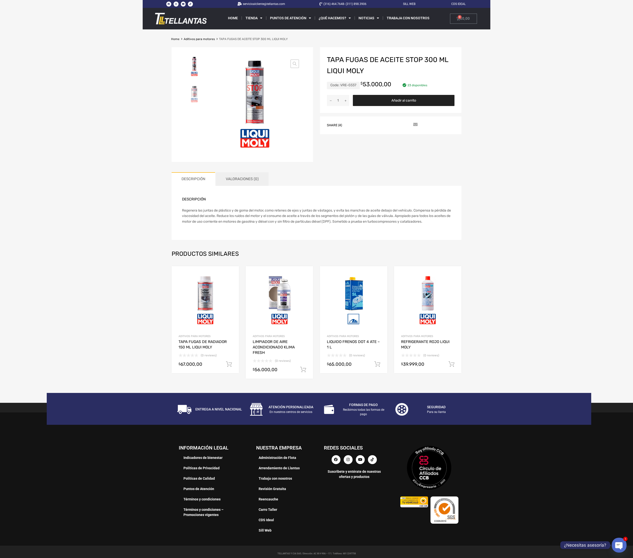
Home (233, 18)
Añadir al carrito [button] (229, 364)
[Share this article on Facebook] (352, 125)
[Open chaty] (619, 545)
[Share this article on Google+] (370, 125)
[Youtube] (183, 3)
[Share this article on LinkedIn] (388, 125)
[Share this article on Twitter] (361, 125)
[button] (295, 64)
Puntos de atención (288, 18)
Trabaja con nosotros (408, 18)
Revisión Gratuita (272, 489)
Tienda (252, 18)
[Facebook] (168, 3)
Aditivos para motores (199, 39)
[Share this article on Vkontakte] (397, 125)
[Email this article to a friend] (414, 125)
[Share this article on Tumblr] (406, 125)
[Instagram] (175, 3)
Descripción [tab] (193, 179)
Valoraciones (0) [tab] (242, 179)
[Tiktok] (190, 3)
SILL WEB (409, 4)
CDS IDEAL (458, 4)
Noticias (366, 18)
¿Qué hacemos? (332, 18)
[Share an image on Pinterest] (379, 125)
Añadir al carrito (403, 100)
